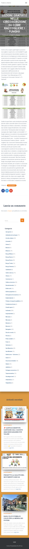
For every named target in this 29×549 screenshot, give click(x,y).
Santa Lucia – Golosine (12, 354)
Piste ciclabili (9, 338)
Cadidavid (8, 269)
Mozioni (8, 326)
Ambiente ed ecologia (11, 235)
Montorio (8, 323)
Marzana (8, 316)
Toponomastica (10, 373)
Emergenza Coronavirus (12, 294)
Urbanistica (9, 379)
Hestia (8, 546)
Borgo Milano (9, 254)
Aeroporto (8, 232)
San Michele (9, 351)
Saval (7, 357)
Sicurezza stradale (11, 360)
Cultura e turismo (10, 282)
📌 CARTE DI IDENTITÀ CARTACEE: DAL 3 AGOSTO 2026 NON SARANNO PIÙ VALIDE (13, 431)
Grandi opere (9, 307)
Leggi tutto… (12, 448)
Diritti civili (8, 288)
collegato (9, 211)
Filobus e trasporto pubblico (13, 301)
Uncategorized (10, 376)
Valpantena (9, 383)
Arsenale (8, 241)
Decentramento (11, 185)
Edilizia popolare (10, 291)
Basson (8, 247)
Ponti (7, 342)
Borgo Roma (9, 260)
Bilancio (8, 250)
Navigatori (8, 329)
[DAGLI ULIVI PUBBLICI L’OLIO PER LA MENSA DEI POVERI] (14, 502)
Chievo (7, 276)
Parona (8, 335)
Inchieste (8, 310)
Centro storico (9, 272)
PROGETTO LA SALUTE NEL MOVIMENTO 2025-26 (14, 476)
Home (14, 542)
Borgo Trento (9, 263)
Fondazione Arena (10, 304)
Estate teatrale (9, 298)
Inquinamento (9, 313)
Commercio (9, 279)
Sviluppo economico (11, 370)
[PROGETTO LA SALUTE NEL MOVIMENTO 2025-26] (14, 461)
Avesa (7, 244)
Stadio (7, 364)
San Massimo (9, 348)
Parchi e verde (9, 332)
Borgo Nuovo (9, 257)
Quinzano (8, 345)
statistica (8, 367)
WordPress (19, 546)
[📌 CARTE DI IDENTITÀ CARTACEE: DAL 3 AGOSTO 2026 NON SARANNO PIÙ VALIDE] (14, 414)
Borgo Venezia (10, 266)
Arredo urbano (9, 238)
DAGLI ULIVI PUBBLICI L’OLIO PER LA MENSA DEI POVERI (13, 518)
